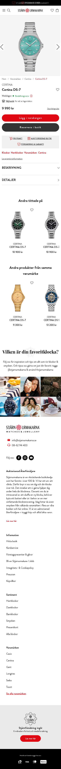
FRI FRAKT (17, 138)
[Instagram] (25, 457)
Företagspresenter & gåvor (19, 554)
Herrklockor (17, 152)
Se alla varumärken (16, 693)
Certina (28, 78)
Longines (10, 673)
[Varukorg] (57, 10)
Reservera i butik (30, 127)
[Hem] (30, 10)
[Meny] (4, 10)
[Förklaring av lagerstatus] (31, 96)
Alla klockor (12, 634)
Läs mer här (11, 521)
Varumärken (15, 78)
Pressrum (10, 574)
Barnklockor (12, 614)
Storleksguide (53, 108)
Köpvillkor (11, 581)
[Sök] (8, 10)
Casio (9, 654)
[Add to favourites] (57, 90)
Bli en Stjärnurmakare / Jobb (20, 561)
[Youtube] (31, 457)
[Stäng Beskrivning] (58, 168)
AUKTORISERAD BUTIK (41, 138)
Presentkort (12, 627)
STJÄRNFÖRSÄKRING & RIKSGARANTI (32, 3)
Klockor (6, 152)
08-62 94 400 (20, 445)
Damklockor (12, 607)
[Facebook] (18, 457)
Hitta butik (11, 541)
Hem (4, 78)
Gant (8, 667)
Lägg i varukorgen (30, 118)
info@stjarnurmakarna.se (24, 440)
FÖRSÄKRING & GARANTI (32, 144)
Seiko (9, 680)
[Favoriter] (52, 10)
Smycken (10, 621)
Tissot (9, 687)
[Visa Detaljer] (58, 180)
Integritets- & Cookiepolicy (19, 568)
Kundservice (12, 548)
